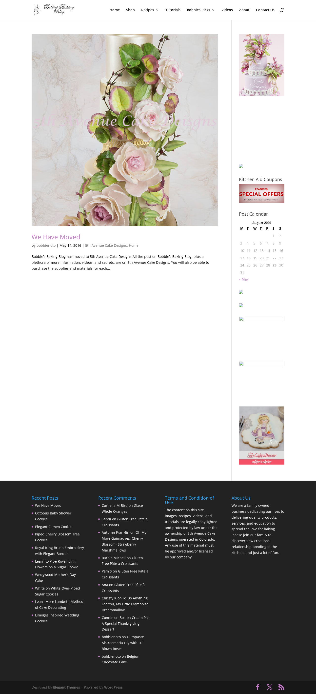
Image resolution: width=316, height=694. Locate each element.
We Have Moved (56, 236)
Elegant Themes (66, 687)
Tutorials (172, 10)
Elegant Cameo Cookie (53, 526)
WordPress (113, 687)
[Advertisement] (263, 130)
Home (115, 10)
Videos (227, 10)
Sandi (106, 519)
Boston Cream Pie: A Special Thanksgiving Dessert (126, 623)
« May (244, 279)
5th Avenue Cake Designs (106, 245)
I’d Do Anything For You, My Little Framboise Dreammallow (125, 604)
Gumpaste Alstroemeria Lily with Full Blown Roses (123, 642)
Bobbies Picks (198, 10)
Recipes (147, 10)
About (244, 10)
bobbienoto (46, 245)
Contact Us (265, 10)
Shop (130, 10)
